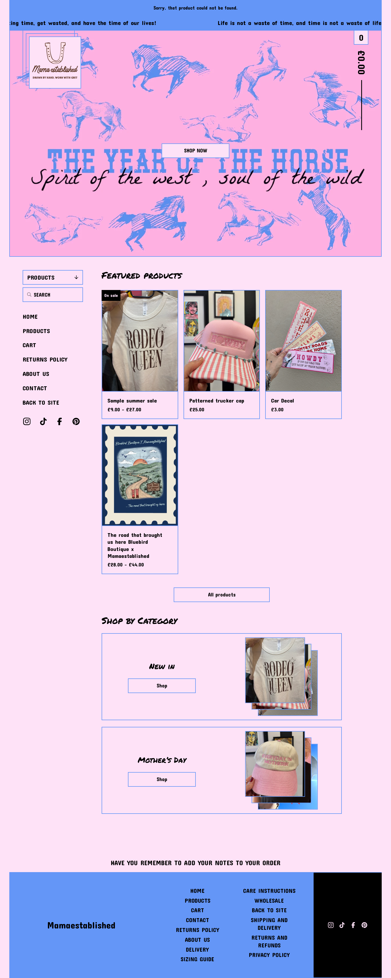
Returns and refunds (269, 941)
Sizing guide (197, 959)
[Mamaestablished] (55, 62)
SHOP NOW (195, 150)
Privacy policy (269, 954)
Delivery (197, 949)
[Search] (29, 294)
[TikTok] (43, 421)
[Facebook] (59, 421)
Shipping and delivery (269, 924)
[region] (195, 22)
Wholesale (269, 900)
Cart (29, 345)
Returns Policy (45, 359)
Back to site (41, 402)
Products (41, 277)
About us (36, 373)
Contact (35, 388)
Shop (162, 685)
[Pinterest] (76, 421)
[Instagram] (27, 421)
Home (30, 316)
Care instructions (269, 890)
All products (222, 594)
